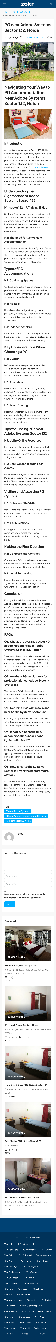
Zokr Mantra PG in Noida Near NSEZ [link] (23, 1141)
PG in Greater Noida (27, 1244)
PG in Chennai (43, 1333)
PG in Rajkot (9, 1333)
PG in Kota (31, 1300)
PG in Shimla (46, 1249)
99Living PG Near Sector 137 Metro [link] (23, 1025)
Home (7, 12)
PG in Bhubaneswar (12, 1272)
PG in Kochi (25, 1328)
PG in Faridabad (25, 1255)
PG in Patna (39, 1317)
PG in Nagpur (9, 1328)
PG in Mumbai (28, 1311)
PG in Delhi (8, 1255)
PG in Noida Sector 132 (21, 12)
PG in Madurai (40, 1328)
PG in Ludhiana (44, 1311)
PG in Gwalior (31, 1272)
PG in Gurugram (31, 1266)
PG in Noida (9, 1244)
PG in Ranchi (9, 1305)
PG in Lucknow (25, 1322)
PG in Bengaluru (29, 1249)
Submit (9, 904)
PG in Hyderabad (31, 1283)
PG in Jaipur (23, 1289)
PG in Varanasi (24, 1317)
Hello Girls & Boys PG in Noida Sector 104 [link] (26, 1084)
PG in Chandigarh (11, 1266)
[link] (28, 943)
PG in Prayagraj (10, 1311)
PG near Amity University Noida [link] (21, 965)
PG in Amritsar (10, 1261)
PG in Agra (8, 1294)
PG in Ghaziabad (11, 1277)
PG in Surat (8, 1317)
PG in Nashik (9, 1322)
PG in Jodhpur (42, 1261)
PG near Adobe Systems (17, 811)
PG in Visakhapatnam (13, 1300)
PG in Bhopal (37, 1289)
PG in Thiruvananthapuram (30, 1305)
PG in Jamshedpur (12, 1283)
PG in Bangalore (11, 1249)
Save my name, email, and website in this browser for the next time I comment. (24, 896)
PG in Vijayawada (43, 1255)
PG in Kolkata (46, 1300)
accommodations (39, 167)
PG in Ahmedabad (25, 1294)
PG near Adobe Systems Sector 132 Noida (26, 816)
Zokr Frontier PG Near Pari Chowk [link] (22, 1197)
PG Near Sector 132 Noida (18, 820)
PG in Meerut (42, 1322)
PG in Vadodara (25, 1333)
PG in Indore (26, 1261)
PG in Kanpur (28, 1277)
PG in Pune (8, 1289)
